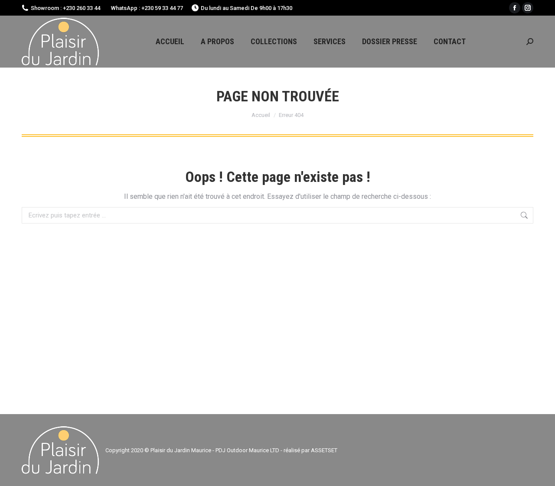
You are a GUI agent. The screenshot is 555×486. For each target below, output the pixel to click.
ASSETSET (324, 450)
